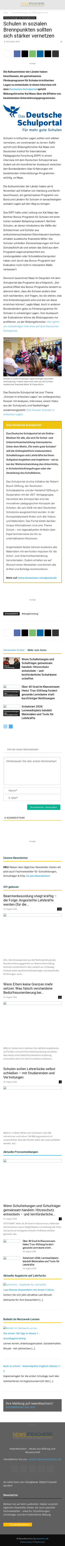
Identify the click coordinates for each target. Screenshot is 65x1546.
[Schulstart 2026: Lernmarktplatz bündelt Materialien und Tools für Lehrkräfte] (11, 1262)
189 (59, 909)
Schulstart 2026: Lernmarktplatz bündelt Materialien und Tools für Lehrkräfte (41, 1261)
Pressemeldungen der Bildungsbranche (30, 12)
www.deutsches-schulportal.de (37, 577)
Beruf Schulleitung (9, 667)
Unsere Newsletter (15, 858)
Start (5, 12)
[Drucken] (55, 53)
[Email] (47, 53)
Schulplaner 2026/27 (36, 1482)
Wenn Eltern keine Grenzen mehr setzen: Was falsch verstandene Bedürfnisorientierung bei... (28, 988)
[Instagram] (23, 1468)
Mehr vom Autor (37, 650)
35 (60, 997)
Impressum (39, 1541)
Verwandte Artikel (13, 650)
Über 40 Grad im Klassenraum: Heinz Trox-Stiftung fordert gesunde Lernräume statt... (39, 1244)
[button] (5, 4)
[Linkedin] (40, 53)
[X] (25, 53)
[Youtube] (50, 1469)
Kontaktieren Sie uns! (21, 1407)
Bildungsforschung (30, 613)
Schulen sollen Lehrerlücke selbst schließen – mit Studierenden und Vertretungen (29, 1073)
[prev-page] (5, 726)
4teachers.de (42, 1538)
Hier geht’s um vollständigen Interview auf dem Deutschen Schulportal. (31, 326)
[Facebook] (17, 53)
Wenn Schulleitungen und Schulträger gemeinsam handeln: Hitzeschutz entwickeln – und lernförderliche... (32, 1210)
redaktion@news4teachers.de (44, 1459)
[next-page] (11, 726)
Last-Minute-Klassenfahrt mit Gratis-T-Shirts (28, 1289)
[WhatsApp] (32, 53)
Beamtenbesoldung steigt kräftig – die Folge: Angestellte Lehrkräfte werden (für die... (30, 900)
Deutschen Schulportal (23, 89)
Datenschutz (26, 1541)
